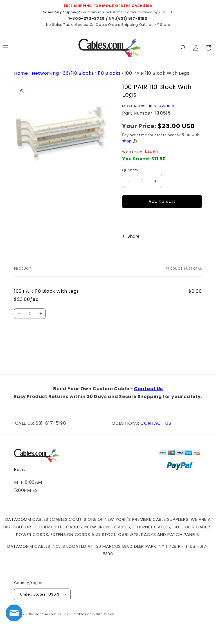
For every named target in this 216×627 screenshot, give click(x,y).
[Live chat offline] (14, 613)
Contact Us (148, 388)
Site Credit (105, 614)
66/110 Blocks (78, 73)
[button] (183, 48)
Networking (45, 73)
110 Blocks (109, 73)
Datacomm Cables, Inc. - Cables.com (62, 614)
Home (21, 73)
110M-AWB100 (161, 106)
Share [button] (134, 236)
